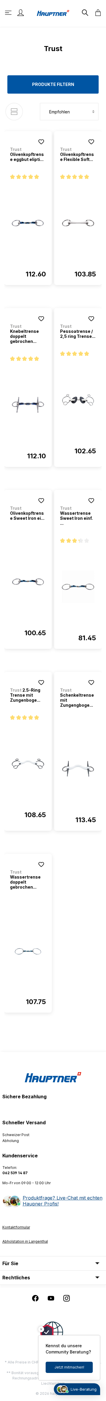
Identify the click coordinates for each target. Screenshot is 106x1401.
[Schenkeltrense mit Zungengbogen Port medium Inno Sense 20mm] (78, 768)
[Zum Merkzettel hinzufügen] (41, 142)
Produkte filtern (53, 84)
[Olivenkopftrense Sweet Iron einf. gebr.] (28, 581)
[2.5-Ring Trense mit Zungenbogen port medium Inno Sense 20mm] (28, 763)
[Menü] (8, 13)
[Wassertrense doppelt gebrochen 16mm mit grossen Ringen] (28, 950)
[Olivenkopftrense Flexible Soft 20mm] (78, 223)
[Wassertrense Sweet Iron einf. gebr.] (78, 586)
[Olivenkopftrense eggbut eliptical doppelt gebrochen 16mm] (28, 223)
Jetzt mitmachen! (69, 1367)
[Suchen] (84, 13)
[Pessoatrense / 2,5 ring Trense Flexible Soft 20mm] (78, 399)
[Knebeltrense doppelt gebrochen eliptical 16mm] (28, 404)
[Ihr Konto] (21, 13)
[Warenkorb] (96, 13)
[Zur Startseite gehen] (53, 12)
